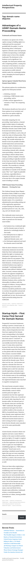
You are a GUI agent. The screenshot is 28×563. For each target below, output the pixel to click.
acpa (11, 502)
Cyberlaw (14, 303)
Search (4, 514)
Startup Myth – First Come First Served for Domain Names (13, 316)
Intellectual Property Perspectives (12, 6)
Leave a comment (16, 505)
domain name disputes (8, 305)
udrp (16, 305)
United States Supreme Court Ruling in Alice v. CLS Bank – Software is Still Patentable (13, 541)
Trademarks (20, 303)
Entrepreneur (18, 500)
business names (17, 502)
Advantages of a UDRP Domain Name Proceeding (14, 28)
